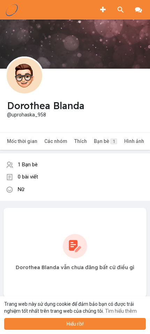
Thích (80, 141)
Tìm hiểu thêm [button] (121, 311)
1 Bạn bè (28, 164)
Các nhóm (55, 141)
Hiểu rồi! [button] (75, 324)
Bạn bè (104, 141)
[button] (120, 9)
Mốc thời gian (22, 141)
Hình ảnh (134, 141)
